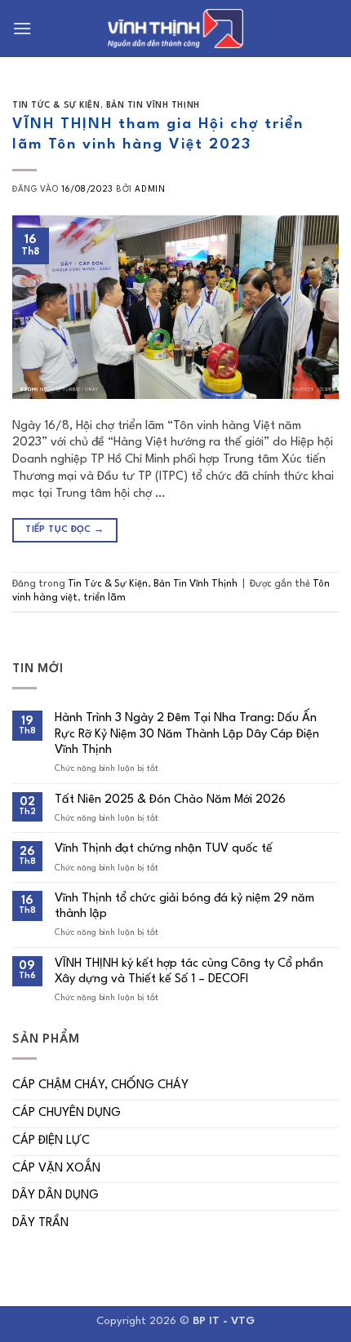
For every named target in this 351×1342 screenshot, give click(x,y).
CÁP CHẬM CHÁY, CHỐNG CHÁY (100, 1085)
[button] (22, 28)
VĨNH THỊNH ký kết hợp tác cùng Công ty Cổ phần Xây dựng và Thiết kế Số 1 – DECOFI (189, 971)
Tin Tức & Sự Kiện (56, 105)
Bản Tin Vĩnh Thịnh (153, 105)
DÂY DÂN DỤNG (55, 1195)
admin (150, 189)
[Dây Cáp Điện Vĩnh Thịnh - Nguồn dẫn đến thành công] (175, 29)
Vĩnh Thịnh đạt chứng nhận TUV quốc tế (164, 849)
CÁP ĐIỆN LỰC (51, 1141)
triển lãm (104, 598)
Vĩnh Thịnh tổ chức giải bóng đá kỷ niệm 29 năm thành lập (184, 906)
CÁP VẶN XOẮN (56, 1169)
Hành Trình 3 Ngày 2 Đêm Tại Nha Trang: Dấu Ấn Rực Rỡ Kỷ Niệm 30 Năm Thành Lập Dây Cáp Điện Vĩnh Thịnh (187, 733)
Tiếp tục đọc (64, 529)
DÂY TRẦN (40, 1223)
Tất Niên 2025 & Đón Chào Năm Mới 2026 (170, 800)
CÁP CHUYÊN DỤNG (66, 1113)
